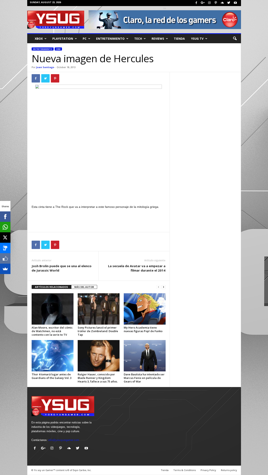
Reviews (158, 39)
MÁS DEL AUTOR (84, 286)
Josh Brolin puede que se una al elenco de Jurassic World (61, 268)
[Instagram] (209, 3)
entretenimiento (110, 39)
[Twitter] (228, 3)
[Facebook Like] (5, 258)
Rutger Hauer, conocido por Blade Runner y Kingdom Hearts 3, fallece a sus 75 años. (98, 377)
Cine (58, 49)
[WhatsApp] (5, 227)
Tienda (179, 39)
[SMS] (5, 248)
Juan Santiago (45, 67)
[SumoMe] (5, 269)
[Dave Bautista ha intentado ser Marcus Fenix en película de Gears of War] (145, 355)
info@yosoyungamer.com (63, 440)
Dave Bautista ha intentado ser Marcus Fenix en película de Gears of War (144, 377)
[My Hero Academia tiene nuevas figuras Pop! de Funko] (145, 309)
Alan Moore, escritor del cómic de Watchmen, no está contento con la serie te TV (52, 331)
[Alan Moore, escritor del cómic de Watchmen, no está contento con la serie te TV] (52, 309)
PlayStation (62, 39)
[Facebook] (196, 3)
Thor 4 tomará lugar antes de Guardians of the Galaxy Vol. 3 (51, 376)
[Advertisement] (99, 193)
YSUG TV (197, 39)
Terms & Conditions (184, 470)
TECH (138, 39)
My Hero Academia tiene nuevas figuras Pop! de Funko (143, 329)
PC (84, 39)
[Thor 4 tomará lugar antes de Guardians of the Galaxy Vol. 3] (52, 355)
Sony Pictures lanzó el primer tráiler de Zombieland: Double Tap (98, 331)
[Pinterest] (215, 3)
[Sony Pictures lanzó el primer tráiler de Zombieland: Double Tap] (99, 309)
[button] (234, 38)
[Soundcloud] (222, 3)
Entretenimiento (42, 49)
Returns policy (229, 470)
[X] (5, 237)
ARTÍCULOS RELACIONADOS (51, 286)
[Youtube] (235, 3)
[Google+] (202, 3)
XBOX (39, 39)
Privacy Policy (208, 470)
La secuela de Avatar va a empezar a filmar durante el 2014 (136, 268)
